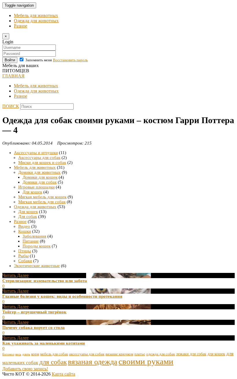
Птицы (24, 251)
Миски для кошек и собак (42, 162)
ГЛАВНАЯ (13, 75)
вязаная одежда (92, 361)
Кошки (24, 231)
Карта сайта (63, 373)
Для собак (27, 216)
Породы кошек (37, 246)
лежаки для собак (191, 354)
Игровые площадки (36, 187)
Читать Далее (15, 275)
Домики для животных (39, 172)
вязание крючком (119, 354)
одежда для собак (160, 354)
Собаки (25, 260)
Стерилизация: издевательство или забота (44, 280)
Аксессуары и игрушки (36, 152)
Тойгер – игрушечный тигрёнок (34, 312)
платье (139, 354)
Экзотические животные (37, 265)
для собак (53, 362)
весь (18, 354)
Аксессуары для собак (39, 157)
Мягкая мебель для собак (42, 201)
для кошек (216, 354)
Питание (31, 241)
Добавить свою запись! (25, 368)
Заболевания (34, 236)
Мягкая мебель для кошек (42, 197)
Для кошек (32, 192)
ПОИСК (10, 106)
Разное (20, 25)
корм (35, 354)
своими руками (145, 361)
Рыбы (23, 256)
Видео (24, 226)
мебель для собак (54, 354)
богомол (8, 354)
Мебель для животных (36, 15)
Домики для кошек (40, 177)
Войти (10, 60)
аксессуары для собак (86, 354)
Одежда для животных (36, 20)
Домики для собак (40, 182)
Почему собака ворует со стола (33, 327)
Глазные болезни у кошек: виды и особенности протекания (62, 296)
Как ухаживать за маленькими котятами (43, 343)
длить (26, 354)
